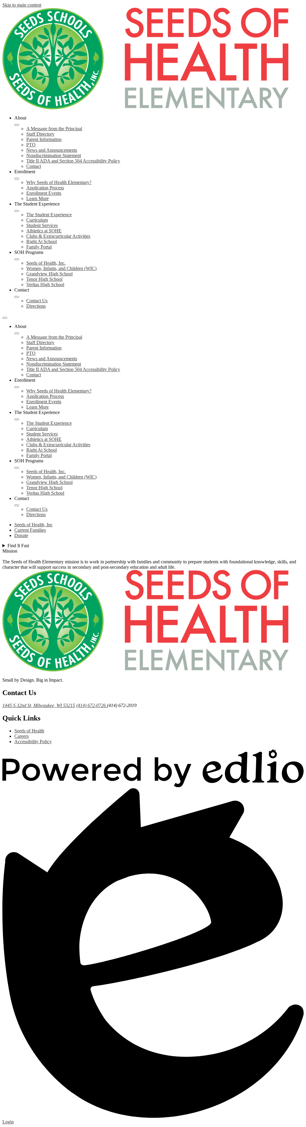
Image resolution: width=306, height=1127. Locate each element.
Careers (21, 736)
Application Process (45, 187)
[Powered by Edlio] (153, 785)
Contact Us (37, 300)
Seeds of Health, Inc (33, 524)
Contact (33, 166)
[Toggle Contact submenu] (16, 297)
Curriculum (37, 220)
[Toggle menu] (4, 318)
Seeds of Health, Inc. (46, 263)
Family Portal (39, 246)
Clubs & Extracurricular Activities (58, 236)
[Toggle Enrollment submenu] (16, 179)
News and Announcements (51, 150)
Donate (21, 535)
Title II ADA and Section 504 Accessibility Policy (73, 160)
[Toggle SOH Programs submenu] (16, 259)
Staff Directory (40, 134)
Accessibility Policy (33, 741)
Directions (36, 306)
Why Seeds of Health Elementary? (58, 182)
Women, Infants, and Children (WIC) (61, 268)
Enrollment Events (43, 193)
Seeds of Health (29, 730)
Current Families (30, 530)
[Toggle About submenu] (16, 125)
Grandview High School (49, 273)
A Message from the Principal (54, 128)
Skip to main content (21, 4)
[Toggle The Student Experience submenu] (16, 211)
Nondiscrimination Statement (53, 155)
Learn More (37, 198)
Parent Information (44, 139)
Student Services (42, 225)
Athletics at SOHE (44, 230)
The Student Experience (49, 214)
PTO (31, 144)
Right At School (41, 241)
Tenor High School (44, 279)
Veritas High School (45, 284)
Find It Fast (18, 545)
